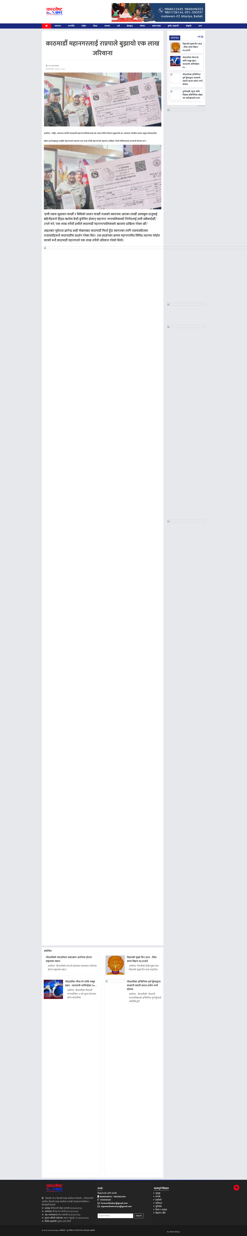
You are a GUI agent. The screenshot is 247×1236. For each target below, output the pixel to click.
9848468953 (105, 1196)
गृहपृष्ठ (157, 1193)
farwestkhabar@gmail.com (114, 1203)
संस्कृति (188, 26)
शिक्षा (95, 26)
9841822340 (120, 1196)
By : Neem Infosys (173, 1231)
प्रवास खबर (156, 26)
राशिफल (158, 1203)
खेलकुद (130, 26)
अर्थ (118, 26)
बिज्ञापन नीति (160, 1213)
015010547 (105, 1200)
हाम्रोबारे (158, 1200)
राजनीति (71, 26)
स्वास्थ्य (107, 26)
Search (139, 1215)
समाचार (58, 26)
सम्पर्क (157, 1196)
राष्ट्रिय (83, 26)
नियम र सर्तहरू (160, 1210)
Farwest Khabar (53, 65)
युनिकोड (158, 1206)
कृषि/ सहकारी (173, 26)
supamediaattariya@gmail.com (116, 1206)
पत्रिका (142, 26)
